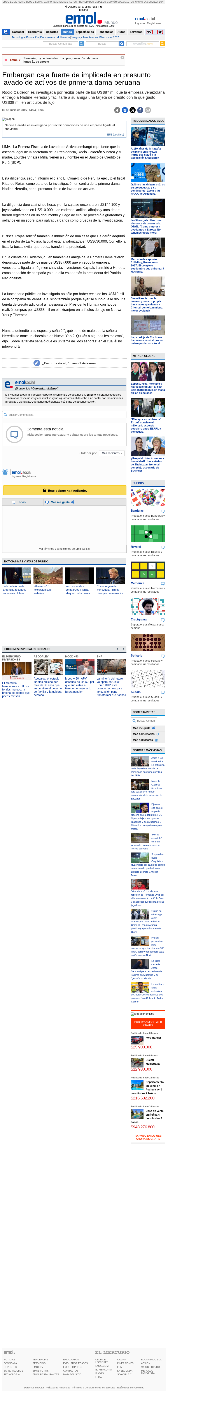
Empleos (100, 2)
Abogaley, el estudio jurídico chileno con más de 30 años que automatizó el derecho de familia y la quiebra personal (48, 687)
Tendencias (105, 31)
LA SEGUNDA (124, 1370)
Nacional (18, 31)
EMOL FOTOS (41, 1370)
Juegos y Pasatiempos (84, 37)
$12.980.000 (141, 1069)
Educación (32, 37)
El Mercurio (17, 2)
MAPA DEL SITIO (72, 1374)
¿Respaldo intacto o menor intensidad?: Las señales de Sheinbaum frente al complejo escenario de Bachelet (147, 464)
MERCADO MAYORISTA (148, 1372)
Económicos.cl (116, 2)
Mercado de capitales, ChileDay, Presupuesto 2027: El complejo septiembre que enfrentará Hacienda (147, 265)
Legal (39, 2)
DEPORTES (10, 1367)
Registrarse (154, 23)
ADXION (145, 1363)
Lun (161, 2)
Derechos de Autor (34, 1387)
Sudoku (136, 692)
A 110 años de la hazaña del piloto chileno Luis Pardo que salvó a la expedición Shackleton (146, 153)
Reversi (136, 546)
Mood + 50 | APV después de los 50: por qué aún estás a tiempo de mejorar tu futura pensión (79, 685)
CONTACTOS (70, 1370)
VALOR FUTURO (150, 1367)
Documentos (47, 37)
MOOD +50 (72, 656)
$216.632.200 (142, 1098)
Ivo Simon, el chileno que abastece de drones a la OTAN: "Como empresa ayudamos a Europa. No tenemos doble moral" (146, 226)
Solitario (136, 655)
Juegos (138, 483)
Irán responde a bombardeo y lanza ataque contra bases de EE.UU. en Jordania (78, 593)
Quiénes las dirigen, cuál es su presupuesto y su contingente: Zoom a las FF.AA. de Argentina (148, 189)
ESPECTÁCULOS (13, 1370)
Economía (35, 31)
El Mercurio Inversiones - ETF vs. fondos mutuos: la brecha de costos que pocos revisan (16, 689)
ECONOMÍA (10, 1363)
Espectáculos (85, 31)
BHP (99, 656)
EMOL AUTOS (71, 1359)
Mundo (67, 31)
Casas (139, 2)
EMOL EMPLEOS (72, 1367)
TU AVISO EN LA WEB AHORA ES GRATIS (148, 1137)
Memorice (137, 583)
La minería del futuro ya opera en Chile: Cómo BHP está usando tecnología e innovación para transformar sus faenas (111, 687)
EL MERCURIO (103, 1369)
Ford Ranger (153, 1037)
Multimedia (63, 37)
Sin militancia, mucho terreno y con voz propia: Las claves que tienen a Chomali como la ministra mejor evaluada (147, 304)
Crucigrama (139, 619)
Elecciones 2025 (109, 37)
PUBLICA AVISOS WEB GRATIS (148, 1024)
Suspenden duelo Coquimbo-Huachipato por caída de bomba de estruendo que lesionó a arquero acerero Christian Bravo (148, 865)
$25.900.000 (141, 1047)
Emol (6, 2)
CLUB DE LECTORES (101, 1360)
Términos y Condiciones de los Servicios (93, 1387)
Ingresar (140, 23)
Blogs (30, 2)
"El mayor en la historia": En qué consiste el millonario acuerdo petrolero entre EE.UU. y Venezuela (146, 425)
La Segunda (151, 2)
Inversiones (60, 2)
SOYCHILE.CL (125, 1374)
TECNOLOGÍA (12, 1374)
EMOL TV (38, 1367)
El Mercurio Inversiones (11, 658)
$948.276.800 (142, 1127)
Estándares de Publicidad (130, 1387)
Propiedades (86, 2)
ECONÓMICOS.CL (151, 1359)
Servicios (136, 31)
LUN (119, 1367)
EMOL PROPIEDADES (75, 1363)
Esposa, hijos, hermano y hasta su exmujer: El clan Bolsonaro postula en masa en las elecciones (148, 388)
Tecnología (18, 37)
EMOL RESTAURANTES (46, 1374)
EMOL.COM (101, 1366)
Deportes (52, 31)
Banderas (137, 510)
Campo (48, 2)
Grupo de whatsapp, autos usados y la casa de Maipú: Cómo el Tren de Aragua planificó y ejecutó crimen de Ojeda (146, 921)
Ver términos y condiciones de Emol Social (64, 548)
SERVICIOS (39, 1363)
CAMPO (121, 1359)
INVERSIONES (125, 1363)
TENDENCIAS (40, 1359)
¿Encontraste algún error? (69, 363)
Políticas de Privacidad (58, 1387)
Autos (73, 2)
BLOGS (99, 1373)
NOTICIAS (9, 1359)
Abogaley (41, 656)
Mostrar (83, 9)
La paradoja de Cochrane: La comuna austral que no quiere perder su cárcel (147, 340)
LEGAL (99, 1377)
